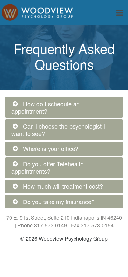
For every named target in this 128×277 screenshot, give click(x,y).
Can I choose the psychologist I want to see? (58, 130)
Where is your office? (50, 148)
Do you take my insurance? (59, 201)
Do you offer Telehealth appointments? (47, 167)
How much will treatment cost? (63, 186)
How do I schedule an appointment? (45, 107)
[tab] (64, 107)
